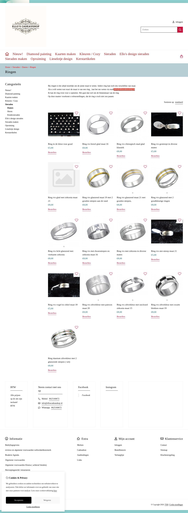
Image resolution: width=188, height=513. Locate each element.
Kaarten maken (65, 54)
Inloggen (118, 445)
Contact (164, 445)
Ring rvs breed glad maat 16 (95, 144)
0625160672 (54, 399)
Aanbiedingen (83, 455)
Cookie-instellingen (176, 505)
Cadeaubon (81, 450)
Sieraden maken (16, 59)
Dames (25, 67)
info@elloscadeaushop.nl (52, 403)
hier (55, 490)
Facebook (86, 395)
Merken (80, 445)
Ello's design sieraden (134, 54)
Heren (9, 111)
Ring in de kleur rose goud (60, 144)
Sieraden (110, 54)
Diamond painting (39, 54)
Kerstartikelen (85, 59)
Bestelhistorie (120, 450)
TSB (166, 505)
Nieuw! (18, 54)
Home (7, 67)
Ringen (33, 67)
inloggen (179, 22)
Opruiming (38, 59)
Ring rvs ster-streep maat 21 (164, 251)
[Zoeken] (180, 30)
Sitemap (164, 450)
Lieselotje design (60, 59)
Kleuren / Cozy (89, 54)
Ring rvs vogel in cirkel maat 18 (63, 305)
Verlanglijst (119, 455)
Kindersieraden (13, 115)
